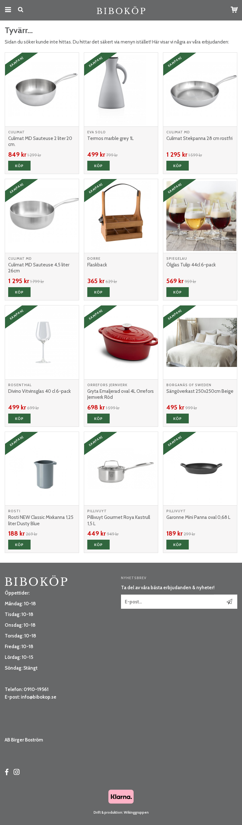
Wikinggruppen (136, 812)
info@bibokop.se (38, 697)
